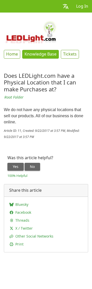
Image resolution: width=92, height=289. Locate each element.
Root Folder (14, 97)
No (32, 167)
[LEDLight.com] (31, 31)
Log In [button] (82, 6)
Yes (15, 167)
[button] (66, 6)
